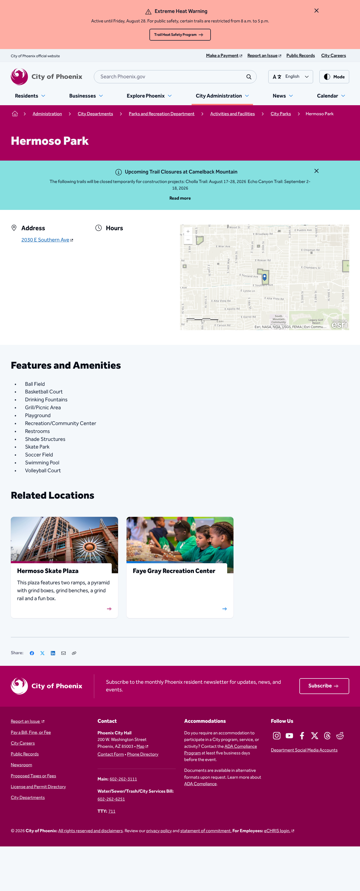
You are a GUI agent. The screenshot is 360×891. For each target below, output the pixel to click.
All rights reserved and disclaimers (90, 831)
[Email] (63, 653)
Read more (180, 198)
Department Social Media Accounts (304, 750)
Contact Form (111, 754)
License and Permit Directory (38, 787)
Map (140, 746)
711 (111, 811)
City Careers (23, 743)
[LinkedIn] (53, 653)
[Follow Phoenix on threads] (327, 735)
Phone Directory (142, 754)
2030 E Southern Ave (45, 240)
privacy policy (159, 831)
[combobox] (175, 76)
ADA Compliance (200, 784)
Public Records (25, 754)
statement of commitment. (206, 831)
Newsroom (21, 765)
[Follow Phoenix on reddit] (340, 735)
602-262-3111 (123, 779)
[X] (42, 653)
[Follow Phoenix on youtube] (289, 735)
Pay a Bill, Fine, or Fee (31, 732)
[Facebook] (32, 653)
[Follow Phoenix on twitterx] (314, 735)
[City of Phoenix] (46, 76)
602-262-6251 (111, 799)
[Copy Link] (74, 653)
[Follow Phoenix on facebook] (302, 735)
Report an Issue (26, 721)
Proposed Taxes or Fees (33, 776)
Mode (339, 77)
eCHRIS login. (277, 831)
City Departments (28, 797)
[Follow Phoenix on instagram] (277, 735)
